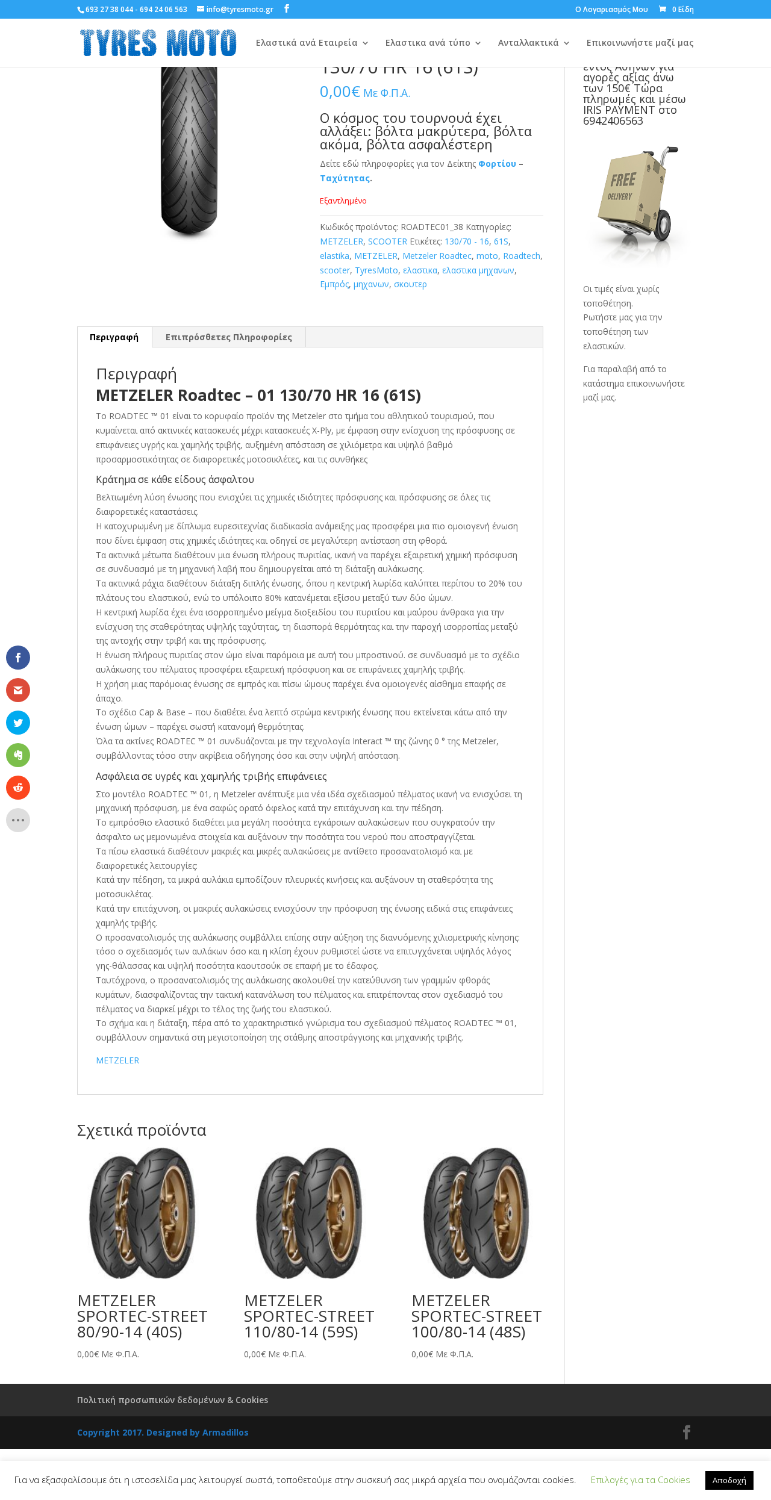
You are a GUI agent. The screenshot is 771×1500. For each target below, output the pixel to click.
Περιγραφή (114, 337)
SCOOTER (387, 241)
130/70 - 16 (467, 241)
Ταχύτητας (345, 178)
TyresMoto (376, 270)
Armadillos (225, 1432)
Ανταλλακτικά (528, 43)
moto (487, 255)
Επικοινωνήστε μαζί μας (640, 43)
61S (501, 241)
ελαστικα (420, 270)
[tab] (114, 337)
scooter (335, 270)
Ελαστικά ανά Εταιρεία (307, 43)
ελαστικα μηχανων (478, 270)
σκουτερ (410, 284)
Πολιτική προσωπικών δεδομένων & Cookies (172, 1399)
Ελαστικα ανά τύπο (428, 43)
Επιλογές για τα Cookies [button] (640, 1480)
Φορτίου (497, 163)
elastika (334, 255)
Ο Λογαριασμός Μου (611, 10)
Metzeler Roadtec (437, 255)
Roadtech (521, 255)
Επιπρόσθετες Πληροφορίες (229, 337)
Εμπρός (334, 284)
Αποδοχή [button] (729, 1480)
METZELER (341, 241)
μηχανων (371, 284)
